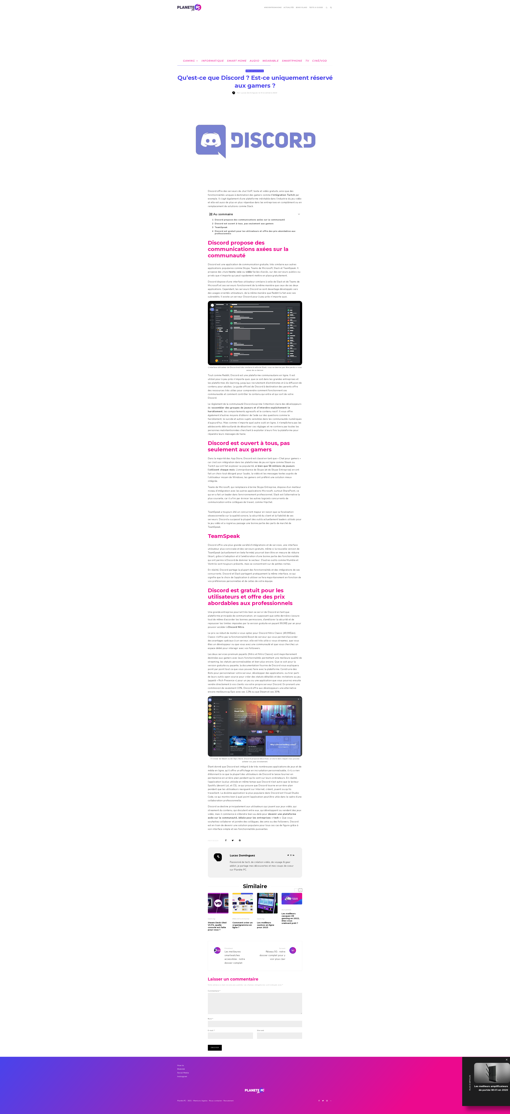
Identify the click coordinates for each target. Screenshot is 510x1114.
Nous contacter (215, 1101)
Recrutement (229, 1101)
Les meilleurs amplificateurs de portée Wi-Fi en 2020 (491, 1088)
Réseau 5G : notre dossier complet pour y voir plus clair (272, 954)
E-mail (211, 1030)
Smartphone (292, 60)
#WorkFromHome (273, 7)
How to (180, 1065)
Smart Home (236, 60)
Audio (254, 60)
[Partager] (225, 840)
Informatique (212, 60)
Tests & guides (316, 7)
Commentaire (214, 991)
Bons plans (301, 7)
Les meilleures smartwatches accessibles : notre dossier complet (235, 955)
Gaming (189, 60)
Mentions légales (200, 1101)
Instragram (182, 1076)
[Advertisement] (255, 35)
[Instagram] (327, 1101)
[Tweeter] (233, 840)
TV (307, 60)
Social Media (183, 1073)
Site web (260, 1030)
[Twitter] (323, 1101)
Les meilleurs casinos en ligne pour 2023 (265, 925)
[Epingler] (240, 840)
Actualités (289, 7)
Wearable (270, 60)
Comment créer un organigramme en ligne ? (242, 925)
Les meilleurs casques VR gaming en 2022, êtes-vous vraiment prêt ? (290, 918)
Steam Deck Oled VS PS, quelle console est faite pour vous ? (217, 926)
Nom (210, 1019)
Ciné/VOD (319, 60)
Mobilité (181, 1069)
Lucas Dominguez (242, 855)
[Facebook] (319, 1101)
